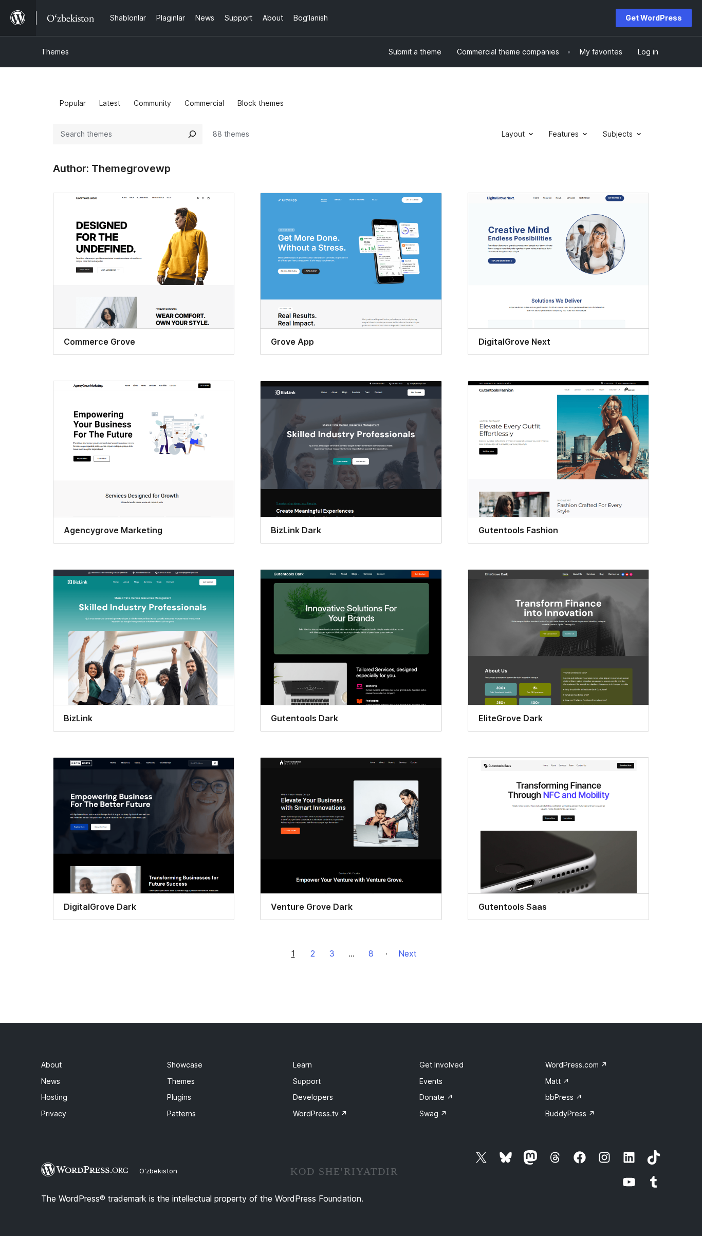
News (50, 1081)
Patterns (181, 1113)
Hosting (54, 1097)
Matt (557, 1081)
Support (307, 1081)
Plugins (179, 1097)
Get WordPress (653, 17)
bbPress (563, 1097)
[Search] (192, 134)
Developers (313, 1097)
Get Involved (441, 1064)
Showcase (184, 1064)
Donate (436, 1097)
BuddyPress (570, 1113)
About (51, 1064)
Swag (433, 1113)
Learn (302, 1064)
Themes (55, 51)
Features (564, 133)
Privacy (53, 1113)
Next (407, 953)
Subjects (618, 133)
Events (430, 1081)
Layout (513, 133)
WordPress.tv (320, 1113)
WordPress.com (576, 1064)
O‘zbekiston (158, 1171)
